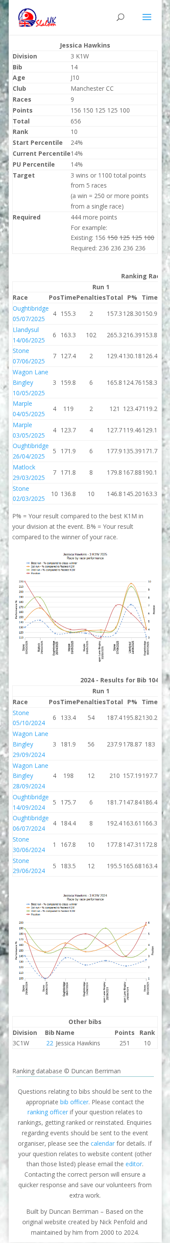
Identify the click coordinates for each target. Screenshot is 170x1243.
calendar (103, 1143)
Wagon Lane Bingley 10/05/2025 (30, 382)
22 (49, 1043)
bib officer (74, 1102)
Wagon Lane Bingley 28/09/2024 (30, 776)
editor (134, 1164)
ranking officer (47, 1112)
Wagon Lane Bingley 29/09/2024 (30, 744)
